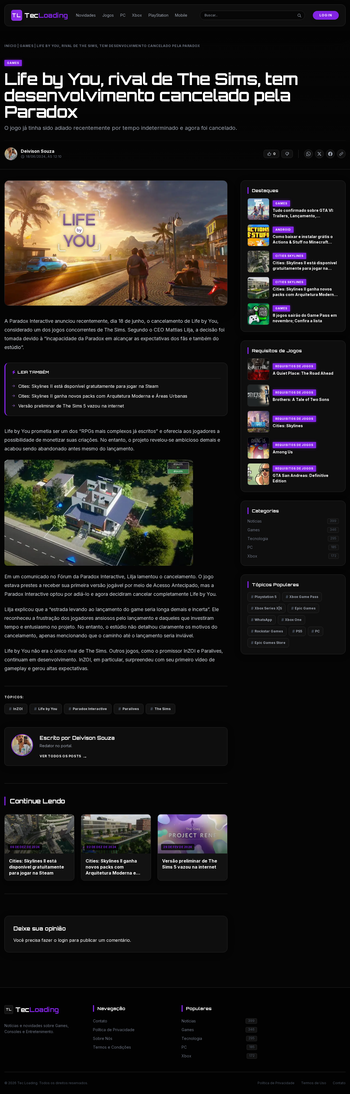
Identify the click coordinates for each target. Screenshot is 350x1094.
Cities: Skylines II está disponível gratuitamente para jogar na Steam (36, 867)
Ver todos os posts (63, 756)
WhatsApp (261, 619)
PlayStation (158, 15)
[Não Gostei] (287, 154)
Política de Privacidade (276, 1083)
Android (283, 229)
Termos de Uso (313, 1083)
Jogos (108, 15)
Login (325, 15)
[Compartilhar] (308, 153)
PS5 (297, 631)
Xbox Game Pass (302, 596)
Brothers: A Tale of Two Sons (301, 399)
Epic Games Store (268, 642)
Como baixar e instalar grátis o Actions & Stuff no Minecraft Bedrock (303, 242)
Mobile (181, 15)
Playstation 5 (263, 596)
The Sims (160, 708)
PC (123, 15)
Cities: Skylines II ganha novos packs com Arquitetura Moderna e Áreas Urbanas (304, 294)
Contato (339, 1083)
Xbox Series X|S (266, 608)
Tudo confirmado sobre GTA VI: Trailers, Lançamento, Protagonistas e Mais (303, 216)
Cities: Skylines (288, 425)
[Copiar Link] (341, 153)
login (63, 940)
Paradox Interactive (88, 708)
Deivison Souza (37, 151)
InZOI (16, 708)
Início (10, 46)
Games (26, 46)
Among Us (283, 452)
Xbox (137, 15)
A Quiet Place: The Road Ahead (303, 373)
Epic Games (303, 608)
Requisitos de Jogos (294, 366)
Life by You (45, 708)
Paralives (128, 708)
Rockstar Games (267, 631)
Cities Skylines (289, 255)
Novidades (86, 15)
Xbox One (291, 619)
